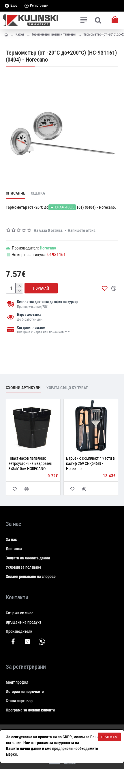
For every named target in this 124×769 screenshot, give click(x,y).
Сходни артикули (23, 387)
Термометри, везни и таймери (54, 34)
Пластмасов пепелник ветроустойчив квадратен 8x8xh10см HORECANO (30, 463)
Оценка (38, 193)
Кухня (20, 34)
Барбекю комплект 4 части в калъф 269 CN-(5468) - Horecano (90, 463)
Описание (15, 193)
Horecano (48, 248)
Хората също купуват (67, 387)
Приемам (109, 737)
